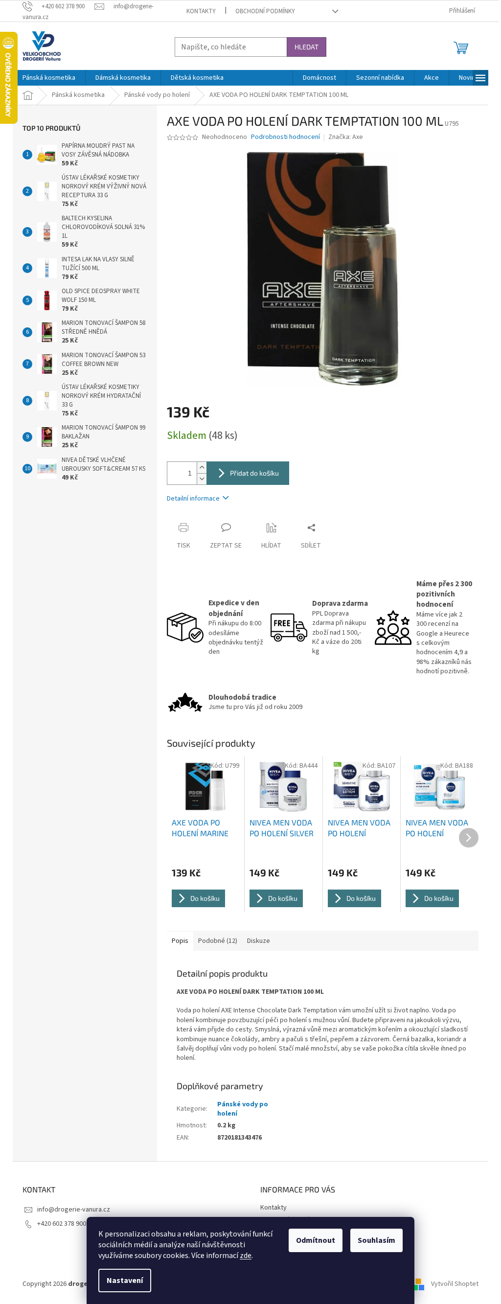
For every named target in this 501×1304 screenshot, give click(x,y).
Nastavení (125, 1280)
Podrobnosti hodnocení (285, 137)
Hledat (307, 47)
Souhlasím (376, 1240)
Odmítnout (315, 1240)
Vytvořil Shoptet (454, 1284)
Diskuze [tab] (258, 941)
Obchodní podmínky (265, 11)
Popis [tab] (180, 941)
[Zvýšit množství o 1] (201, 467)
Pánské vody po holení (242, 1109)
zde (245, 1255)
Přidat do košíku (254, 473)
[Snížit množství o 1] (201, 478)
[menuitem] (49, 78)
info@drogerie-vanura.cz (73, 1209)
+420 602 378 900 (61, 1224)
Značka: (345, 137)
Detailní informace (193, 498)
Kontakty (201, 11)
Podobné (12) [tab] (217, 941)
